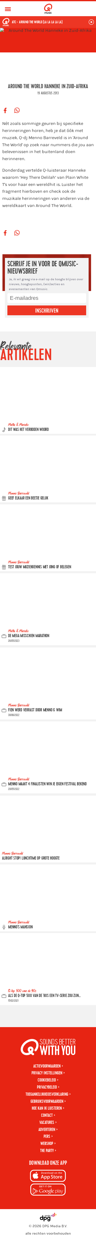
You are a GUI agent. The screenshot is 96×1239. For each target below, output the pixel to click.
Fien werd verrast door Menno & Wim (35, 710)
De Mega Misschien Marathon (28, 636)
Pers (47, 1136)
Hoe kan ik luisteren (47, 1108)
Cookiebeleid (47, 1080)
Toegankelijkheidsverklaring (47, 1094)
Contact (47, 1115)
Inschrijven (46, 311)
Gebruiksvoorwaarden (47, 1101)
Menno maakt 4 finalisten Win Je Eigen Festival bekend (47, 784)
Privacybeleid (47, 1087)
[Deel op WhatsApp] (17, 110)
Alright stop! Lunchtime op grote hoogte (31, 858)
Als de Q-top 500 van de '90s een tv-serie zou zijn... (44, 995)
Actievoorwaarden (47, 1066)
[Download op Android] (48, 1190)
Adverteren (46, 1129)
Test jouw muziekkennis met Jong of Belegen (39, 567)
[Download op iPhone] (48, 1177)
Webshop (46, 1143)
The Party (47, 1151)
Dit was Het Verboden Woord (28, 429)
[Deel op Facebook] (5, 110)
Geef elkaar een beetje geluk (28, 498)
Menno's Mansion (20, 927)
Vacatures (46, 1122)
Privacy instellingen (47, 1073)
